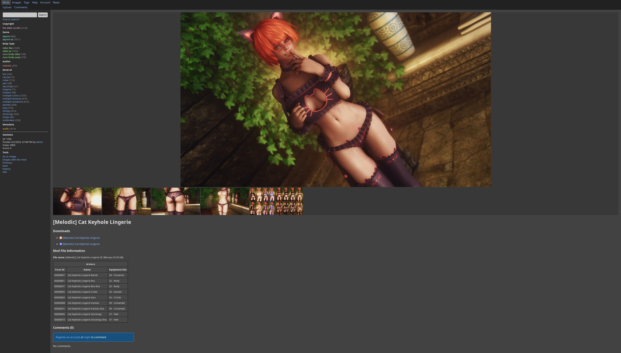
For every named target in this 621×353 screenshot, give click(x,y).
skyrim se (11, 39)
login (87, 337)
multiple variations (16, 101)
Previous (7, 162)
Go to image (9, 156)
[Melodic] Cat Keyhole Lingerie (81, 238)
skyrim (9, 36)
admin (39, 141)
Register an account (68, 337)
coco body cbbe (14, 54)
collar (9, 80)
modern (9, 92)
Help (35, 2)
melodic (10, 65)
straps (8, 117)
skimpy (9, 110)
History (7, 168)
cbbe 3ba (11, 48)
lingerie (9, 89)
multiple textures (15, 98)
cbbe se (10, 51)
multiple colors (14, 95)
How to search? (11, 19)
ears (7, 83)
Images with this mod (14, 159)
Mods (6, 2)
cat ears (8, 77)
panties (9, 104)
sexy (8, 107)
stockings (11, 114)
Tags (26, 2)
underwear (11, 120)
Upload (7, 7)
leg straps (10, 86)
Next (5, 165)
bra (7, 74)
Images (16, 2)
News (56, 2)
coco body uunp (14, 57)
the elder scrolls (15, 27)
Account (45, 2)
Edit (5, 171)
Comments (20, 7)
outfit (9, 128)
